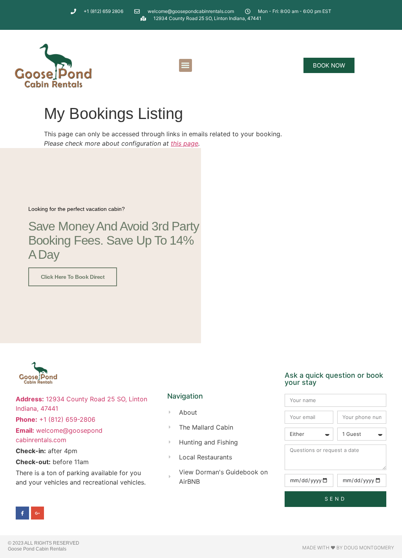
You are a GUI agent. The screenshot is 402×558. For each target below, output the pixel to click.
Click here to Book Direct (73, 277)
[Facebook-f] (22, 513)
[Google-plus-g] (37, 513)
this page (184, 143)
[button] (185, 65)
